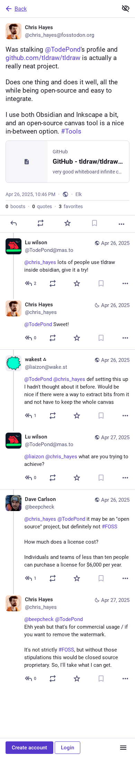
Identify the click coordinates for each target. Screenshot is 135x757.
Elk (78, 194)
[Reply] (13, 223)
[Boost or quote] (40, 223)
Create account (29, 748)
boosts (15, 206)
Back (21, 9)
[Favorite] (67, 223)
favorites (71, 206)
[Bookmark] (94, 223)
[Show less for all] (125, 8)
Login (67, 748)
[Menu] (123, 747)
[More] (121, 224)
